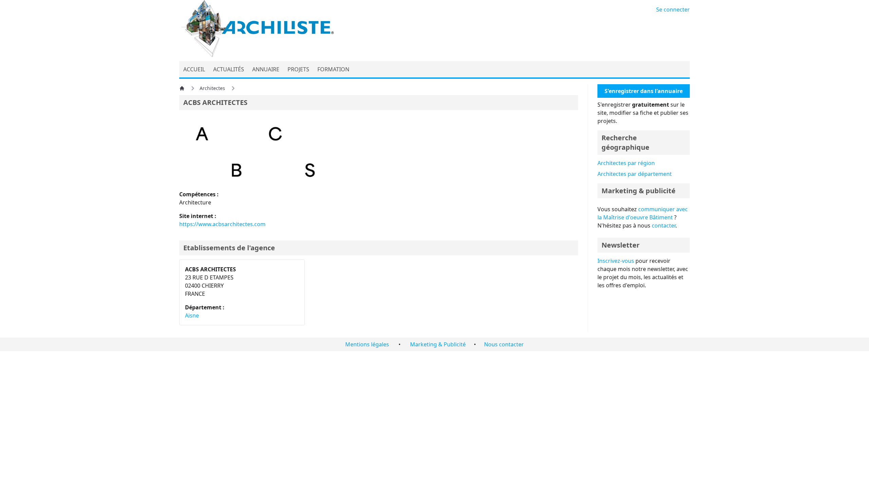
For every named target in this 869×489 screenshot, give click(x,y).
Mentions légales (367, 344)
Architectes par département (634, 174)
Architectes (212, 88)
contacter (664, 225)
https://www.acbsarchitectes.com (222, 224)
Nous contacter (504, 344)
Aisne (192, 315)
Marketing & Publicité (438, 344)
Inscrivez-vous (615, 261)
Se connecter (673, 9)
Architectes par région (626, 163)
